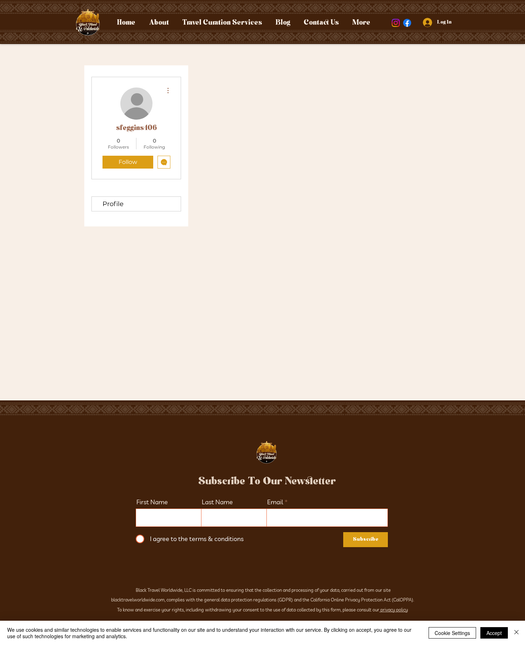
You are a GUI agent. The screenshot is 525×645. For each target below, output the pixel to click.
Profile (113, 204)
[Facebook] (407, 23)
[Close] (516, 632)
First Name (152, 502)
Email (275, 502)
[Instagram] (395, 23)
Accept (494, 632)
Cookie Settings (452, 632)
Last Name (217, 502)
